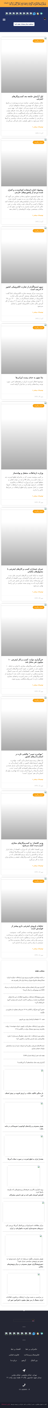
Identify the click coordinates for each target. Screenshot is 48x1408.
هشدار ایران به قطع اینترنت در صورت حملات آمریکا (25, 1159)
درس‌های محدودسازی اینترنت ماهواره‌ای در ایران (26, 1228)
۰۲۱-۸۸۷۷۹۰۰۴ (24, 1389)
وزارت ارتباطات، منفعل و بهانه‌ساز (28, 473)
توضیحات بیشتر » (37, 127)
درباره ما (13, 1360)
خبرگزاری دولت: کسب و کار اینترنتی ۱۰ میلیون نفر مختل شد (25, 660)
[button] (4, 19)
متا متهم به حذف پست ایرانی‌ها (29, 377)
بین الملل (34, 1360)
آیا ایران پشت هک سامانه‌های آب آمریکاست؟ (30, 1062)
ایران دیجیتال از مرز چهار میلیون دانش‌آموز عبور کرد (25, 1300)
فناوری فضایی (14, 1355)
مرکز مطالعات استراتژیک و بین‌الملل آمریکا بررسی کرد (24, 1225)
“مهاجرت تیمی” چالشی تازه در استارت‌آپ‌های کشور (29, 755)
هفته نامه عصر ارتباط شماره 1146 (33, 1055)
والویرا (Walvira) (5, 1404)
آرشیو (24, 1360)
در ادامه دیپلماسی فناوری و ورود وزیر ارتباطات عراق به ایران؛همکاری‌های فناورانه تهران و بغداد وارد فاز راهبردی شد (25, 3)
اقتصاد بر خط (16, 1349)
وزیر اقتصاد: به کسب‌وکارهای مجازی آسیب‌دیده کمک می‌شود (27, 844)
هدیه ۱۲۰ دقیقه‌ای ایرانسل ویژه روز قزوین (31, 1019)
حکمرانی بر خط (31, 1349)
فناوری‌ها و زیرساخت (31, 1355)
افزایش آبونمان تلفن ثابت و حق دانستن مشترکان (26, 1195)
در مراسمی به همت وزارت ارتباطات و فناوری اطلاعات (24, 1297)
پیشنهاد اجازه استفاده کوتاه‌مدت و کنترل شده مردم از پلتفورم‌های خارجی (25, 191)
